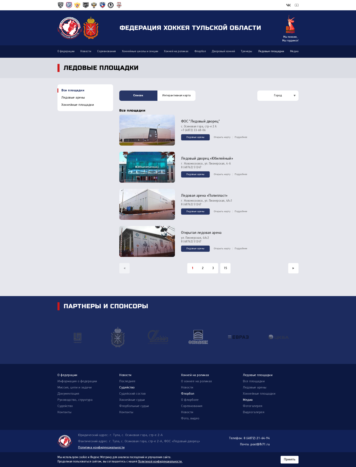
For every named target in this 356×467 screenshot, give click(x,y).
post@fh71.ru (260, 444)
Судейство (65, 406)
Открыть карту (222, 137)
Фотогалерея (252, 406)
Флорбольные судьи (134, 406)
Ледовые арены (73, 97)
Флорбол (187, 393)
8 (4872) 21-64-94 (257, 438)
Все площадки (72, 90)
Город (278, 95)
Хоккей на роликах (195, 375)
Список (138, 95)
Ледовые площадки (257, 375)
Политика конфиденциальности (101, 447)
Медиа (248, 400)
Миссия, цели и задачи (74, 387)
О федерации (67, 375)
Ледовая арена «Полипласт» (204, 196)
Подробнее (241, 137)
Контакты (64, 412)
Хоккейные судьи (132, 400)
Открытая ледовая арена (201, 233)
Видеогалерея (253, 412)
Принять (289, 459)
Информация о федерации (77, 381)
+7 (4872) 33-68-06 (193, 130)
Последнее (127, 381)
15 (225, 268)
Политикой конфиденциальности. (160, 461)
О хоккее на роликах (196, 381)
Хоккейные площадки (77, 105)
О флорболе (190, 400)
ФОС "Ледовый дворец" (200, 122)
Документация (68, 393)
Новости (125, 375)
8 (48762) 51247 (191, 167)
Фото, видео (190, 418)
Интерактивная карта (176, 95)
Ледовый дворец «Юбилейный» (207, 159)
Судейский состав (132, 393)
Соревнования (191, 406)
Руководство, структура (75, 400)
